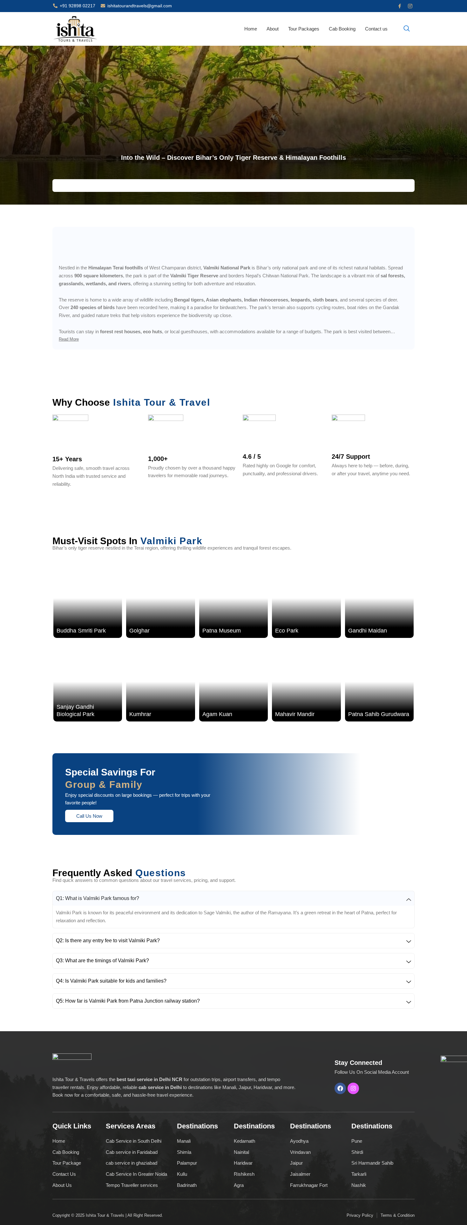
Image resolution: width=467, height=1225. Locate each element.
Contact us (376, 28)
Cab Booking (342, 28)
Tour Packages (303, 28)
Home (250, 28)
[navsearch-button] (406, 29)
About (273, 28)
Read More (69, 339)
